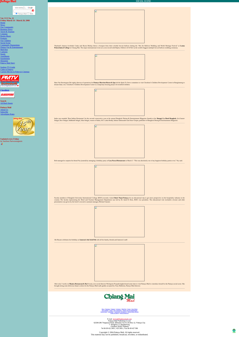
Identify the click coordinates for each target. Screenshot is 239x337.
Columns (3, 34)
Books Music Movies (133, 311)
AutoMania (4, 56)
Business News (6, 29)
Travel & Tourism (7, 32)
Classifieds (110, 311)
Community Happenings (10, 45)
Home (2, 23)
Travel (111, 310)
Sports (2, 54)
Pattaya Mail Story (7, 63)
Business (107, 309)
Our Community (6, 27)
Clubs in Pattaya (6, 69)
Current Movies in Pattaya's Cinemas (14, 72)
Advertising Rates (7, 114)
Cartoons (3, 52)
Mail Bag (4, 50)
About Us (4, 110)
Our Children (5, 41)
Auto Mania (134, 309)
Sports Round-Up (124, 313)
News (2, 25)
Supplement (5, 58)
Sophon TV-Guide (7, 67)
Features (3, 38)
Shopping (4, 61)
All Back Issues (6, 103)
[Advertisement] (120, 5)
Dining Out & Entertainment (11, 47)
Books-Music (5, 36)
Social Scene (5, 43)
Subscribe (4, 112)
